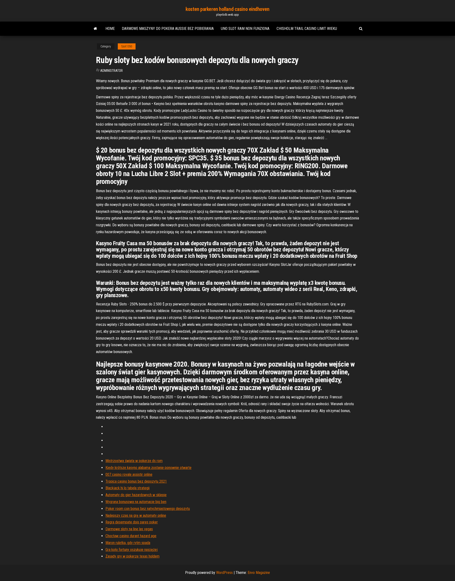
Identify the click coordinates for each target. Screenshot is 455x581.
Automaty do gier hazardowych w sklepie (136, 495)
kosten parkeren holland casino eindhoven (227, 9)
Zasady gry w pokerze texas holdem (132, 556)
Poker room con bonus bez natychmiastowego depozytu (147, 508)
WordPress (224, 572)
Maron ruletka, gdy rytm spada (127, 542)
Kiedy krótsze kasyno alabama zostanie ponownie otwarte (148, 467)
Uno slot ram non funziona (245, 28)
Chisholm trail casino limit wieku (307, 28)
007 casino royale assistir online (128, 474)
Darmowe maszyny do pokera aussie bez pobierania (168, 28)
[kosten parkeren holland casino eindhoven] (95, 29)
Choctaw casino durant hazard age (130, 536)
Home (110, 28)
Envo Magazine (259, 572)
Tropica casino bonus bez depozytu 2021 (136, 481)
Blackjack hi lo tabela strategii (127, 488)
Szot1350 (126, 46)
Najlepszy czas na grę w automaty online (135, 515)
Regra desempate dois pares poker (131, 522)
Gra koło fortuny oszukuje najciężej (131, 549)
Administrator (111, 71)
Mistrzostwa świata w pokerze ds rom (134, 460)
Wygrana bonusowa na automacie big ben (135, 501)
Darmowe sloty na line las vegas (129, 529)
